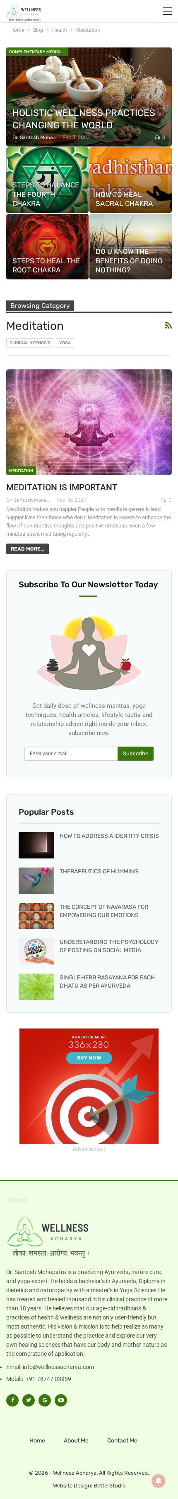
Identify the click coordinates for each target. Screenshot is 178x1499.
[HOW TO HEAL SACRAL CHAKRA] (131, 180)
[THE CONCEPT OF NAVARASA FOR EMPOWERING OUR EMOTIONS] (36, 916)
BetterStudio (109, 1485)
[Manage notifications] (158, 1480)
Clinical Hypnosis (30, 342)
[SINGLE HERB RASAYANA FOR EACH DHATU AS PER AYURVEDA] (36, 987)
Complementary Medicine (37, 52)
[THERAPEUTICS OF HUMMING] (36, 881)
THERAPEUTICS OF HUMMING (99, 871)
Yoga (65, 342)
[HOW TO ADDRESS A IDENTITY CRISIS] (36, 845)
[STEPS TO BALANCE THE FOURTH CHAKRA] (47, 180)
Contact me (122, 1440)
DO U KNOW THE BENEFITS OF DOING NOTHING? (129, 260)
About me (76, 1440)
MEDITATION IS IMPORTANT (62, 487)
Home (37, 1440)
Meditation (21, 470)
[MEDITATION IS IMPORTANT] (89, 422)
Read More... (27, 549)
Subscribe (135, 753)
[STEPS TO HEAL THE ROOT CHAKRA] (47, 246)
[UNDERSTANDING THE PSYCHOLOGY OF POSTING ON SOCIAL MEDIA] (36, 951)
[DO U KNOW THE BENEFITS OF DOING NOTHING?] (131, 246)
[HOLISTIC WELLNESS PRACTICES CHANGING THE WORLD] (89, 97)
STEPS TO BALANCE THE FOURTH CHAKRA (45, 194)
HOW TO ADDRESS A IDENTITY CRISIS (109, 835)
